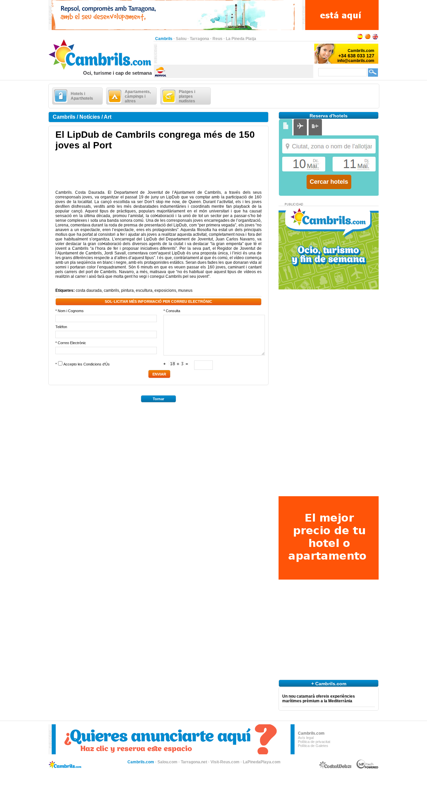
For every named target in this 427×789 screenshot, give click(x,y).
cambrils (111, 290)
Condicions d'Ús (96, 364)
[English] (375, 38)
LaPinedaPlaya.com (262, 762)
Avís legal (306, 738)
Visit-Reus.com (225, 762)
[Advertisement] (235, 54)
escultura (144, 290)
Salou (181, 38)
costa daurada (89, 290)
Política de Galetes (313, 746)
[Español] (360, 38)
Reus (217, 38)
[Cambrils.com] (100, 68)
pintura (127, 290)
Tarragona (199, 38)
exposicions (165, 290)
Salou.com (167, 762)
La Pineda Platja (241, 38)
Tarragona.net (194, 762)
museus (185, 290)
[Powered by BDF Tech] (367, 767)
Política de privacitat (314, 742)
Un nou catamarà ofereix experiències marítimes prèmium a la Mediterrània (318, 698)
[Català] (367, 38)
